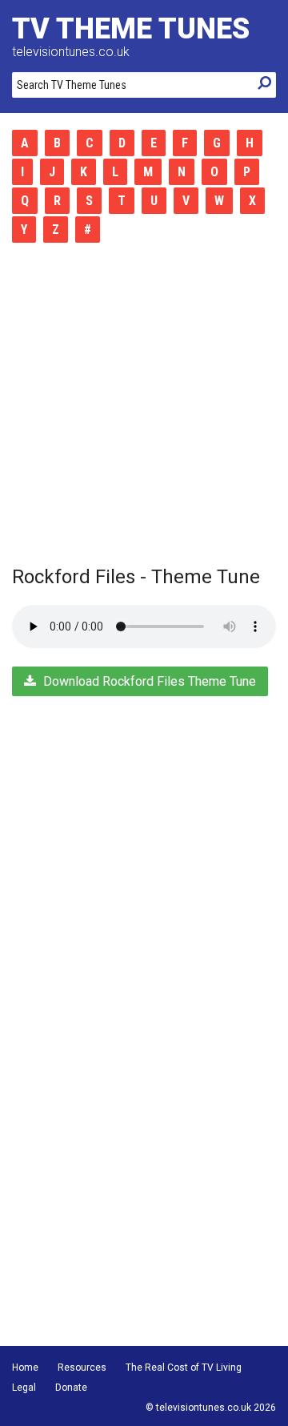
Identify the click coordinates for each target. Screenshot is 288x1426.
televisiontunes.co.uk (71, 51)
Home (25, 1367)
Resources (82, 1367)
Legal (24, 1387)
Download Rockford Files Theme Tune (148, 681)
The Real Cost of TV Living (184, 1367)
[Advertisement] (144, 404)
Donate (71, 1387)
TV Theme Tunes (131, 29)
